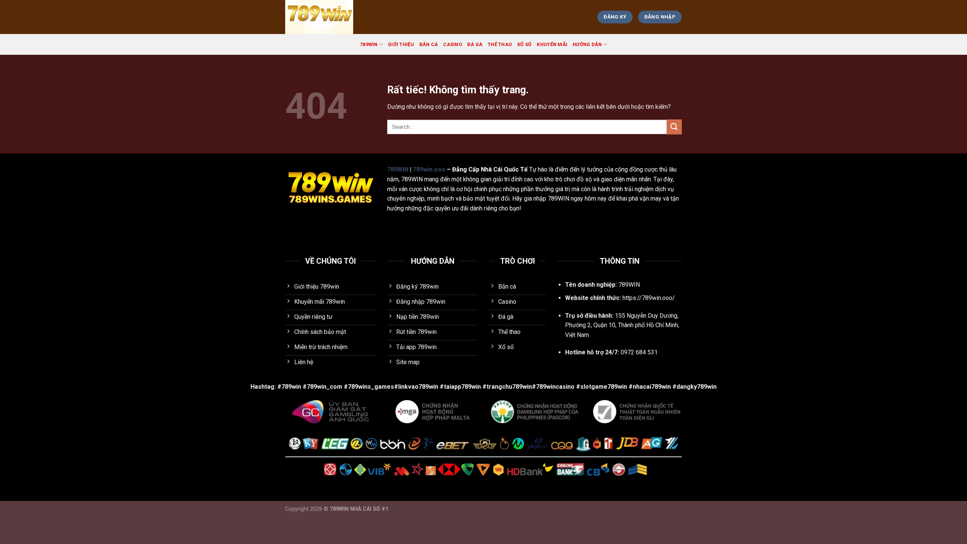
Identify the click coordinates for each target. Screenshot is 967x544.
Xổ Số (524, 44)
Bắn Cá (428, 44)
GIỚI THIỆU (401, 44)
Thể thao (500, 44)
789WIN (369, 44)
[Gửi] (674, 126)
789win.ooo (429, 169)
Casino (452, 44)
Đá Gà (474, 44)
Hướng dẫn (587, 44)
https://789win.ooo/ (649, 297)
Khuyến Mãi (552, 44)
